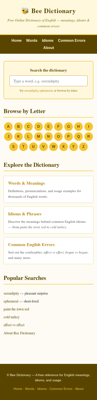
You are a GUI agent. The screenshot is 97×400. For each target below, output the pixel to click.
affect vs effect (14, 324)
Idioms (47, 40)
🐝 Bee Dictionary (48, 10)
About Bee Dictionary (19, 332)
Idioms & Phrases (24, 214)
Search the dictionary (48, 70)
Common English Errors (31, 244)
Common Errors (71, 40)
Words (31, 40)
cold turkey (12, 316)
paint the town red (16, 309)
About (48, 48)
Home (17, 40)
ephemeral (46, 90)
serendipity (31, 90)
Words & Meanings (26, 183)
